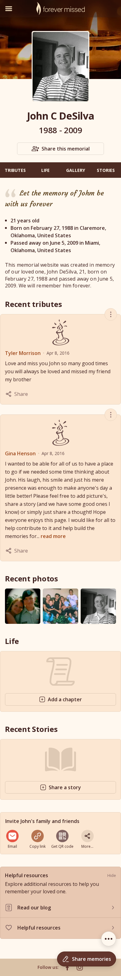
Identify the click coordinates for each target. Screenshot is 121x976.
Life (45, 170)
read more (53, 536)
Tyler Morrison (23, 353)
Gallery (75, 170)
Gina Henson (20, 453)
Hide (111, 875)
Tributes (15, 170)
